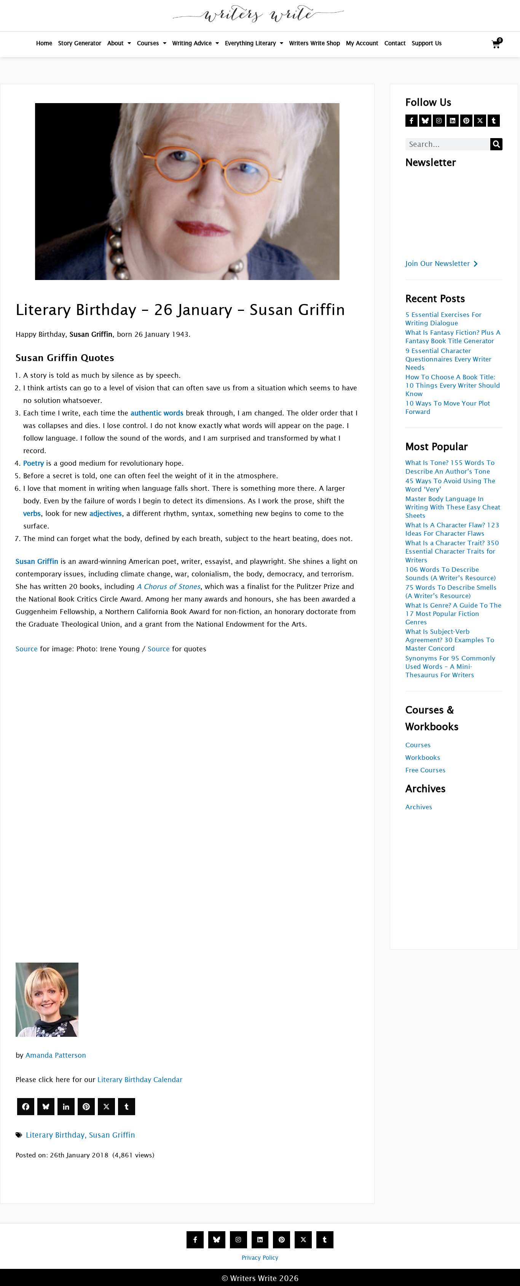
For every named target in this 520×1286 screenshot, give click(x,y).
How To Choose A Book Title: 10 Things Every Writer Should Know (452, 386)
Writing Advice (192, 43)
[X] (106, 1106)
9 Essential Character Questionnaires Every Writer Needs (448, 359)
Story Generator (79, 43)
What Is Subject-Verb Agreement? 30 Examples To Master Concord (449, 640)
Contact (395, 43)
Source (27, 649)
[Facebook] (26, 1106)
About (115, 43)
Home (44, 43)
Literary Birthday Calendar (139, 1080)
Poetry (33, 463)
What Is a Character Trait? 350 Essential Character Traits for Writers (452, 551)
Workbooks (422, 757)
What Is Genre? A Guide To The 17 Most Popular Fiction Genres (453, 614)
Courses (148, 43)
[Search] (496, 144)
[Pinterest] (86, 1106)
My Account (362, 43)
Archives (418, 807)
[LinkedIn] (66, 1106)
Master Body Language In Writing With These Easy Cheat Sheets (452, 507)
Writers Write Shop (314, 43)
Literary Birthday (55, 1135)
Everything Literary (250, 43)
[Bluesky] (46, 1106)
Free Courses (425, 770)
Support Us (427, 43)
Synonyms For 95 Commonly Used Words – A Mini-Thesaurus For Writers (450, 667)
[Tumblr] (126, 1106)
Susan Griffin (112, 1135)
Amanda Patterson (56, 1055)
